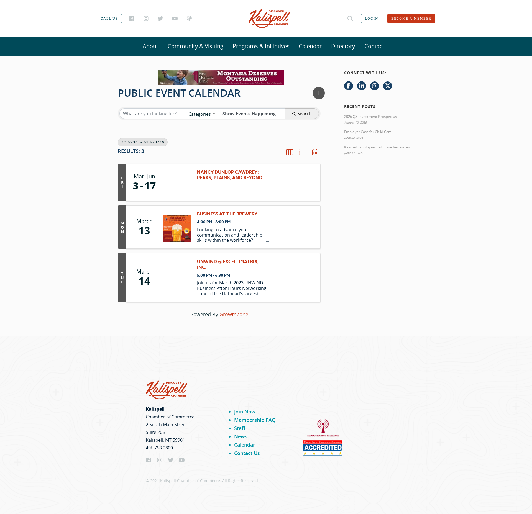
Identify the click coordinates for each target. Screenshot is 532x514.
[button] (319, 93)
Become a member (411, 18)
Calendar (310, 46)
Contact (374, 46)
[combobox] (202, 113)
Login (371, 18)
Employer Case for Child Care (368, 131)
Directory (343, 46)
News (240, 436)
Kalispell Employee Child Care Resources (377, 147)
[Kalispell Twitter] (160, 18)
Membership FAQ (255, 420)
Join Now (244, 411)
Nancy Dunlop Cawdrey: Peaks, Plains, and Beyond (229, 175)
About (150, 46)
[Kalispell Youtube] (175, 18)
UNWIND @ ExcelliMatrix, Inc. (228, 265)
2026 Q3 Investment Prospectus (370, 116)
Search (304, 113)
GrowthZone (233, 314)
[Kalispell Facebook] (131, 18)
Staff (239, 428)
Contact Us (247, 453)
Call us (109, 18)
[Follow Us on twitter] (387, 86)
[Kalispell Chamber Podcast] (189, 18)
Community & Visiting (195, 46)
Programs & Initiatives (261, 46)
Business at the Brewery (227, 214)
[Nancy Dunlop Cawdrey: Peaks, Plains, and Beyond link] (176, 182)
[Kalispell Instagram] (146, 18)
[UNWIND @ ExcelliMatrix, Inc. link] (176, 277)
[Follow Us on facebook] (348, 86)
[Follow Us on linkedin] (361, 86)
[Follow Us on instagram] (374, 86)
